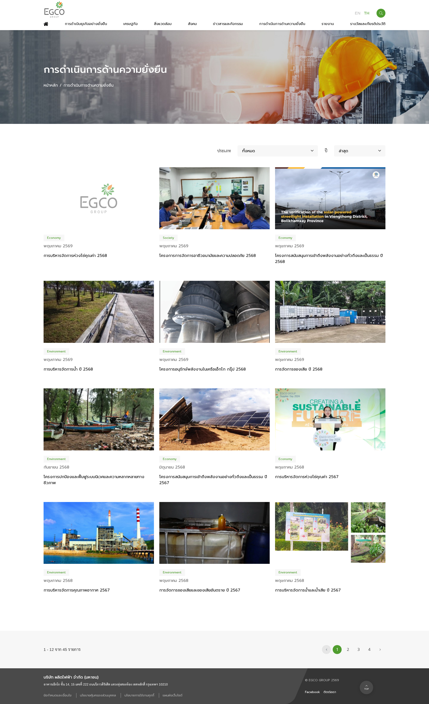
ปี (326, 151)
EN (357, 13)
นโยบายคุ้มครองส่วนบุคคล (98, 695)
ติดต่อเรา (330, 692)
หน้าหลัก (51, 85)
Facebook (312, 692)
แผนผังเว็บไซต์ (172, 695)
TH (366, 13)
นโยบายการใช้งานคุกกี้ (139, 695)
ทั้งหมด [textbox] (248, 151)
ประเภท (224, 151)
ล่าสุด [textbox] (343, 151)
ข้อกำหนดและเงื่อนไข (58, 695)
